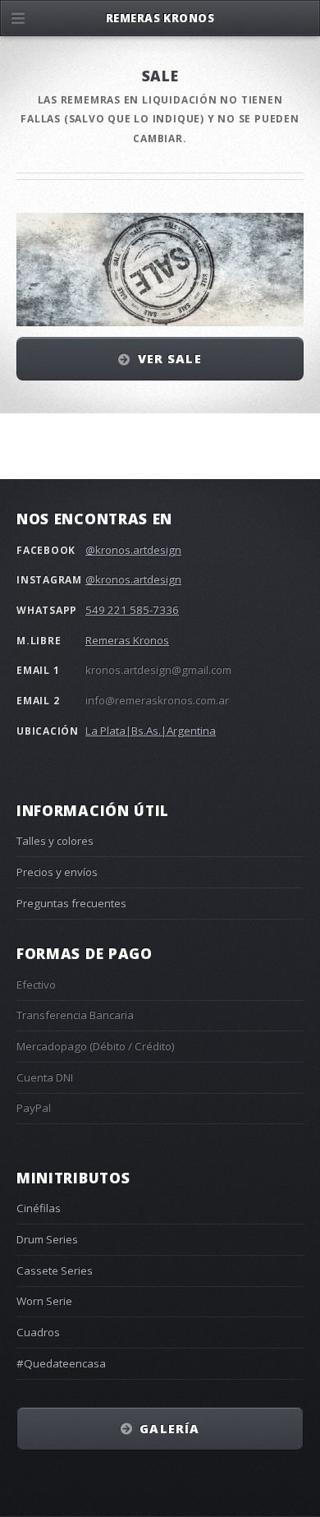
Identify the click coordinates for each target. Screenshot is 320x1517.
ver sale (170, 358)
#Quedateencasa (61, 1363)
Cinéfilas (38, 1208)
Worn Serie (44, 1300)
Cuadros (38, 1332)
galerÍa (169, 1428)
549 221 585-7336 (132, 609)
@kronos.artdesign (133, 549)
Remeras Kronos (127, 640)
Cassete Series (54, 1270)
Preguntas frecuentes (71, 903)
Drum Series (47, 1239)
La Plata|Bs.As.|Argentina (150, 730)
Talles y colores (55, 840)
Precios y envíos (57, 872)
